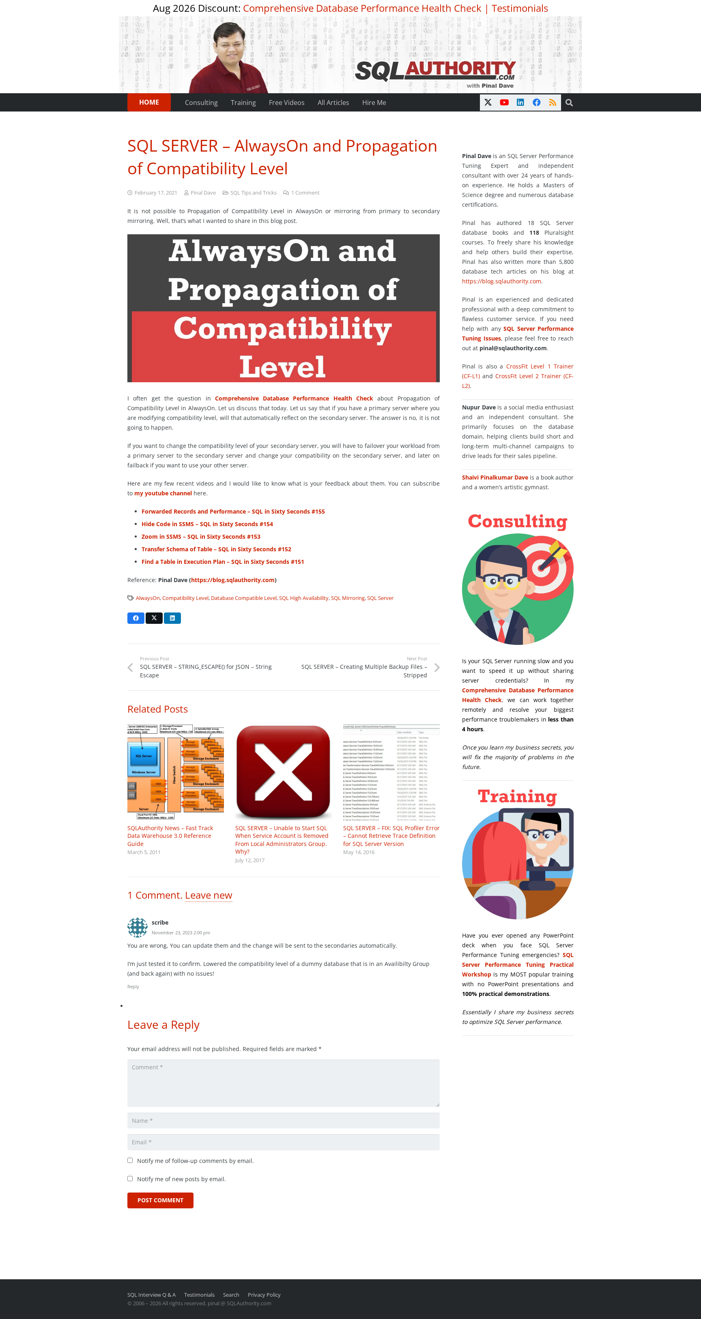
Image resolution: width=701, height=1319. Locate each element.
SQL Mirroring (348, 598)
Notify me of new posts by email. (181, 1179)
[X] (488, 102)
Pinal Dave (203, 192)
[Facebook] (537, 102)
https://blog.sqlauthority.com (233, 580)
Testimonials (520, 8)
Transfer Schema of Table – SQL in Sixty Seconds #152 (216, 549)
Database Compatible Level (244, 598)
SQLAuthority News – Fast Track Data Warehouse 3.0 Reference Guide (170, 836)
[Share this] (135, 618)
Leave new (208, 894)
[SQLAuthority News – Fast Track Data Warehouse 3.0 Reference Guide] (175, 772)
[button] (569, 102)
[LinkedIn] (520, 102)
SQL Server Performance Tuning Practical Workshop (518, 964)
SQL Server (380, 598)
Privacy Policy (264, 1294)
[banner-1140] (351, 54)
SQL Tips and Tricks (253, 192)
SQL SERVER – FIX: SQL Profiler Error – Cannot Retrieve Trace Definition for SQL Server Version (391, 836)
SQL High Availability (304, 598)
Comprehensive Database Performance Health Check (362, 8)
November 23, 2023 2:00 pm (181, 932)
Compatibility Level (185, 598)
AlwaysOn (148, 598)
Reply (133, 986)
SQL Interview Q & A (151, 1294)
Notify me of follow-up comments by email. (195, 1161)
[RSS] (553, 102)
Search (231, 1294)
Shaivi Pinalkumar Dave (495, 477)
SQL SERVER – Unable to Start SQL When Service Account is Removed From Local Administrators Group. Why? (282, 840)
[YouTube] (504, 102)
